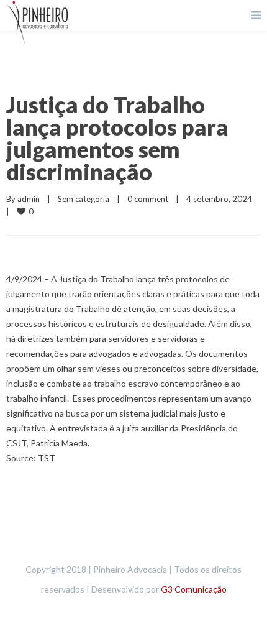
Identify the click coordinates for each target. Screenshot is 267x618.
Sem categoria (83, 199)
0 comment (147, 199)
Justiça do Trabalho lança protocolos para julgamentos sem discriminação (117, 138)
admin (28, 199)
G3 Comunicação (194, 589)
